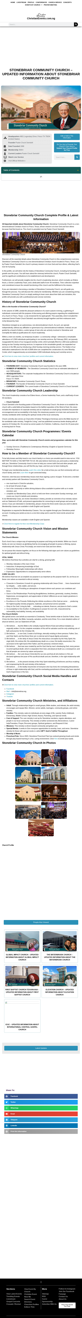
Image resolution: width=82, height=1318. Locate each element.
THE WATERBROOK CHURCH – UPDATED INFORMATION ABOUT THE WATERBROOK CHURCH (59, 957)
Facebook (10, 689)
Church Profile (8, 845)
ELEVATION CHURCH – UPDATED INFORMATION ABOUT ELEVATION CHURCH (59, 992)
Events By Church (32, 5)
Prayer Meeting (50, 5)
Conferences (41, 2)
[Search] (76, 24)
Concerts (67, 2)
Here (56, 739)
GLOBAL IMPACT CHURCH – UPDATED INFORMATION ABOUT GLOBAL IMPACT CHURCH (22, 957)
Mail (8, 691)
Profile (31, 2)
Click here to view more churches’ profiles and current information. (29, 356)
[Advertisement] (40, 43)
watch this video (35, 470)
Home (13, 2)
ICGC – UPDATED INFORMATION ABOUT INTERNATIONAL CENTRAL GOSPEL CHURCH (22, 1027)
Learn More (24, 473)
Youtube (9, 696)
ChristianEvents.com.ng (41, 18)
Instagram (10, 694)
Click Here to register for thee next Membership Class (24, 524)
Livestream (21, 2)
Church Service (55, 2)
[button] (78, 170)
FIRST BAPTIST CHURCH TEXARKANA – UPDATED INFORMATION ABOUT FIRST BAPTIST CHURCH (22, 992)
